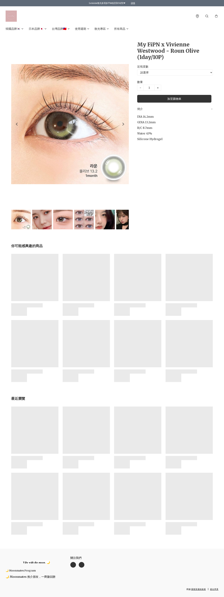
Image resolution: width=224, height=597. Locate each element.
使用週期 (80, 28)
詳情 (133, 3)
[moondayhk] (11, 16)
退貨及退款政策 (198, 589)
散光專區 (100, 28)
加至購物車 (174, 98)
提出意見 (214, 589)
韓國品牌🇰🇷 (13, 28)
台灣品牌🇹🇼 (59, 28)
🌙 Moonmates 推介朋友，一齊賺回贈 (30, 576)
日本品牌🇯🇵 (36, 28)
